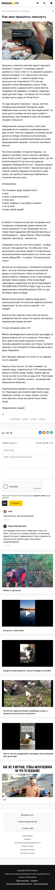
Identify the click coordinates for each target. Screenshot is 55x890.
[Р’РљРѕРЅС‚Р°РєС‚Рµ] (40, 432)
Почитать (26, 11)
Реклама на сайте (27, 853)
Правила (27, 839)
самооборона (15, 419)
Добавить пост (27, 815)
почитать (41, 419)
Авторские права (27, 850)
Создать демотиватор (27, 822)
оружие (25, 419)
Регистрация (27, 836)
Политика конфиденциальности (27, 843)
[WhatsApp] (51, 432)
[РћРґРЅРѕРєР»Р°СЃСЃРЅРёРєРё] (44, 432)
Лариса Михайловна (17, 526)
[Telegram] (47, 432)
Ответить (6, 520)
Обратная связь (22, 881)
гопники (33, 419)
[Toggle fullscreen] (48, 622)
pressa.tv (16, 11)
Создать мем (27, 828)
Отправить (15, 503)
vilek (10, 511)
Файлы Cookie (27, 846)
